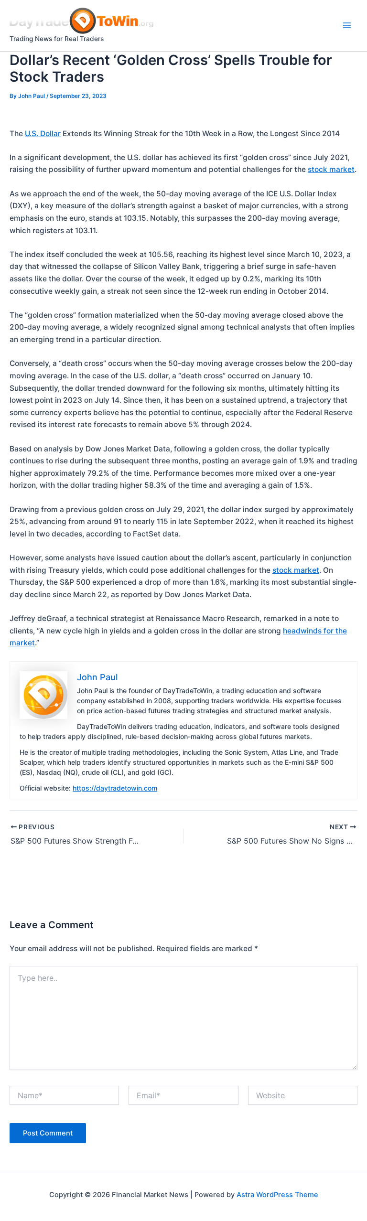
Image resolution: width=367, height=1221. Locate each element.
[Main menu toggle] (347, 25)
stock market (331, 169)
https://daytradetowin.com (115, 788)
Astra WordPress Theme (277, 1194)
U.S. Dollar (43, 133)
